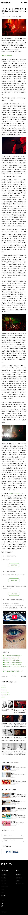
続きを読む (23, 676)
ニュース (3, 877)
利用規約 (18, 880)
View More (14, 565)
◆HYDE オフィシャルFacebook (12, 664)
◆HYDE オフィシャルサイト (11, 658)
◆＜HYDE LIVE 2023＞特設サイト (12, 656)
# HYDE (3, 685)
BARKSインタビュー (16, 493)
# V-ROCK (4, 687)
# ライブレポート (6, 694)
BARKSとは (18, 874)
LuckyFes (3, 895)
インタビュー (4, 883)
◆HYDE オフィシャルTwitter (11, 660)
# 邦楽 (3, 697)
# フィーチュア (5, 692)
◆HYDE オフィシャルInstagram (12, 662)
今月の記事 (3, 874)
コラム (2, 889)
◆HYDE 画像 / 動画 (7, 55)
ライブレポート (4, 886)
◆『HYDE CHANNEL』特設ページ (13, 671)
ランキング (3, 880)
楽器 (2, 892)
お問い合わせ (18, 877)
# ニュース (4, 690)
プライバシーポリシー (20, 883)
